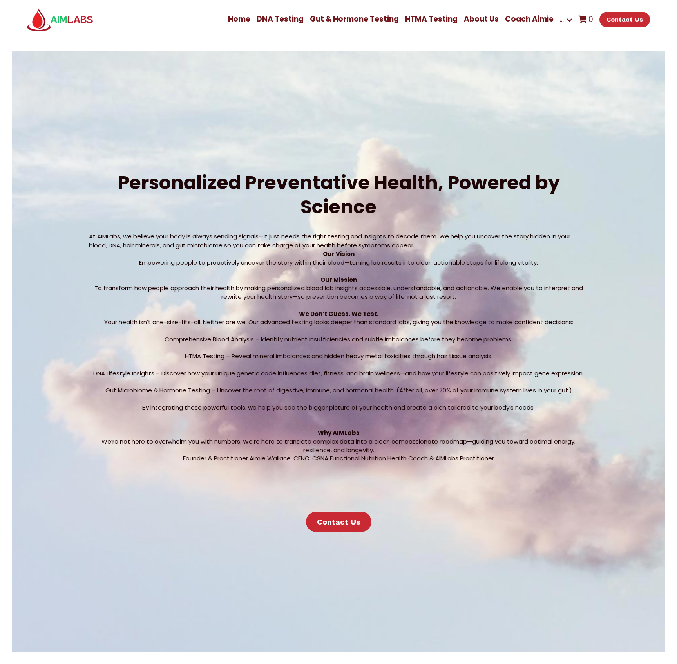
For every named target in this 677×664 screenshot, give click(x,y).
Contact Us (624, 19)
